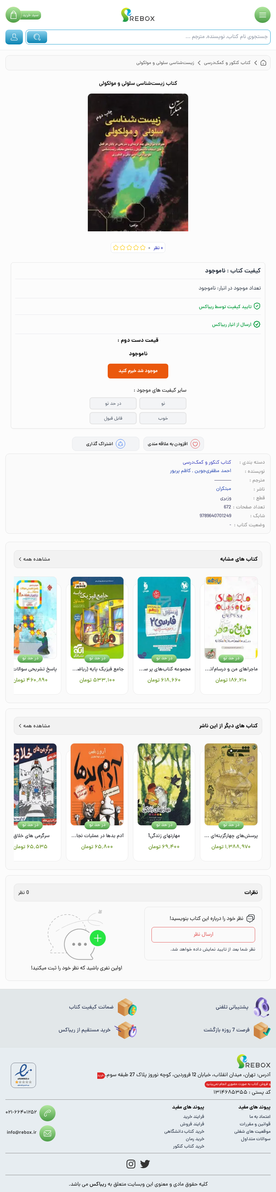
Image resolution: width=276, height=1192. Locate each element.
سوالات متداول (256, 1139)
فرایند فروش (192, 1124)
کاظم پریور (180, 471)
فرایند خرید (193, 1117)
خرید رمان (195, 1139)
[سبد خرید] (13, 15)
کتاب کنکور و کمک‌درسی (207, 463)
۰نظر (158, 248)
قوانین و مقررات (255, 1124)
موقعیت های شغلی (252, 1131)
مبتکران (223, 489)
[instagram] (131, 1164)
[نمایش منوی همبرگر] (262, 15)
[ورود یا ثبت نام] (14, 37)
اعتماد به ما (260, 1117)
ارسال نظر (203, 935)
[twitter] (145, 1164)
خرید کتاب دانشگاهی (184, 1131)
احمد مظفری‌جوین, (211, 471)
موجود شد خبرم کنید (138, 371)
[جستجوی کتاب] (37, 37)
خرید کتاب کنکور (188, 1146)
